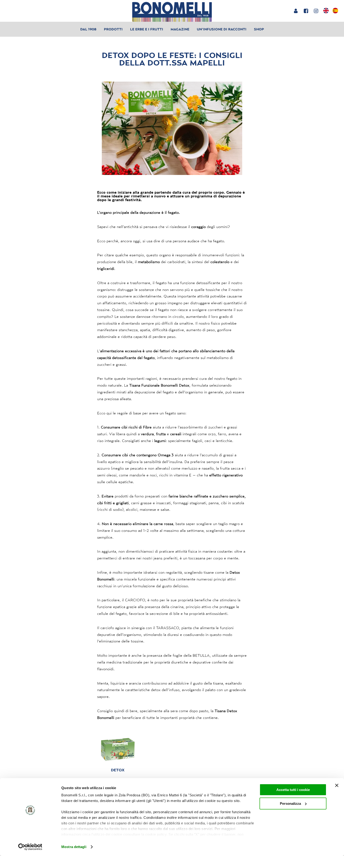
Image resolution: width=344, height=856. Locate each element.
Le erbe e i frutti (146, 29)
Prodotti (113, 29)
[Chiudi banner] (336, 785)
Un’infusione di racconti (221, 29)
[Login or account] (295, 10)
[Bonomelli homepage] (172, 12)
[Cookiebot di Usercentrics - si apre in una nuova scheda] (30, 846)
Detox (117, 770)
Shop (259, 29)
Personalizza (290, 803)
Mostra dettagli (73, 847)
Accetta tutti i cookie (293, 790)
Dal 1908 (88, 29)
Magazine (180, 29)
